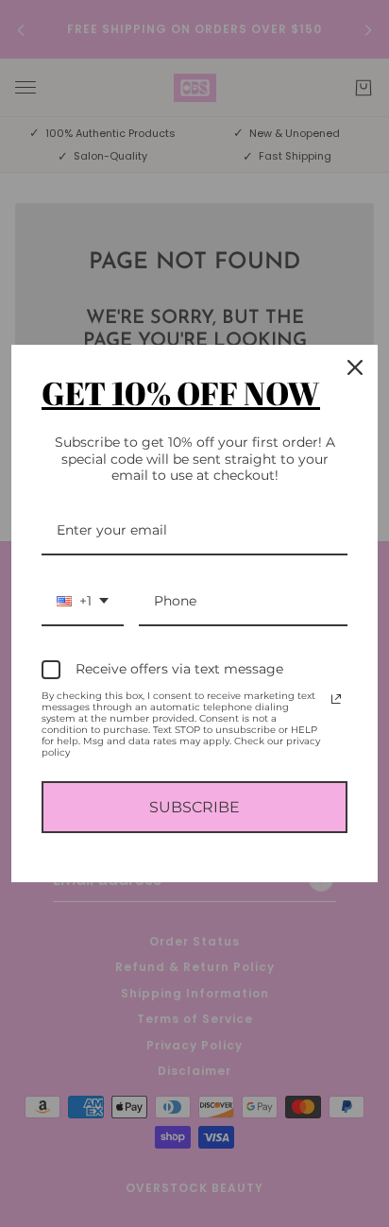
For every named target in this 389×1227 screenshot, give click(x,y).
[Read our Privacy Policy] (336, 699)
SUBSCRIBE (194, 807)
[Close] (355, 367)
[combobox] (83, 602)
